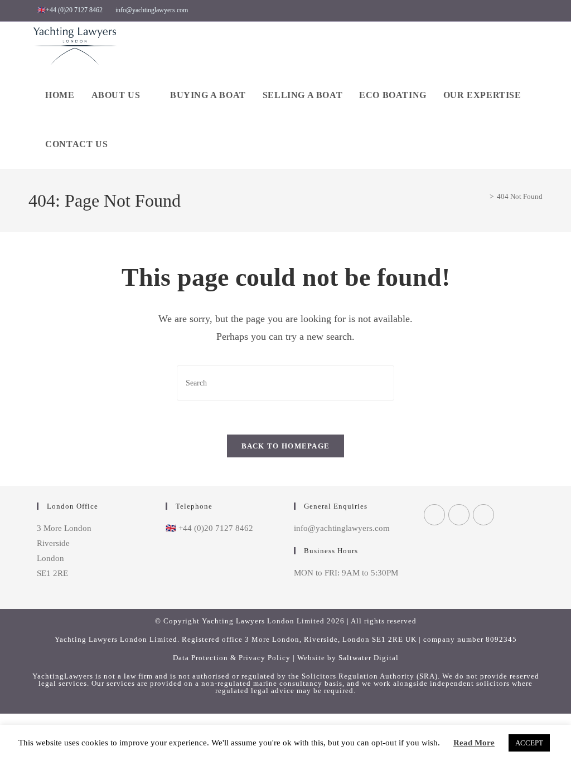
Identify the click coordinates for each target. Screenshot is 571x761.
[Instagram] (459, 514)
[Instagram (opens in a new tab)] (509, 10)
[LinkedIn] (483, 514)
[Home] (483, 196)
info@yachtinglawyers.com (151, 10)
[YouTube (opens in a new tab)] (537, 10)
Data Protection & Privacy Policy (232, 657)
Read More (474, 742)
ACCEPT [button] (529, 743)
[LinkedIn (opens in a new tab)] (524, 10)
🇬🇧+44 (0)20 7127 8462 (70, 10)
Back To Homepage (285, 446)
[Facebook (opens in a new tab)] (488, 10)
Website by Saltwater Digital (348, 657)
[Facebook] (434, 514)
